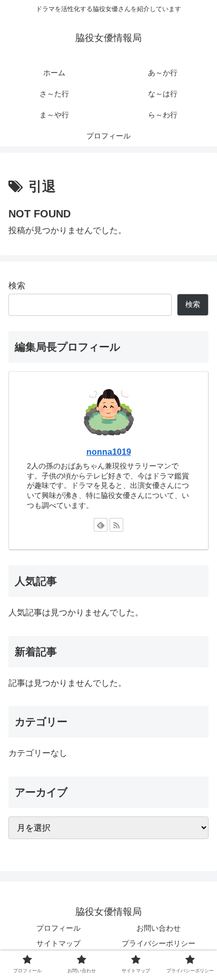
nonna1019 (108, 451)
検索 (16, 285)
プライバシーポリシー (158, 943)
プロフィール (58, 928)
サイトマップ (58, 943)
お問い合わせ (158, 928)
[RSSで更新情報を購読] (116, 525)
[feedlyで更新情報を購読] (100, 525)
